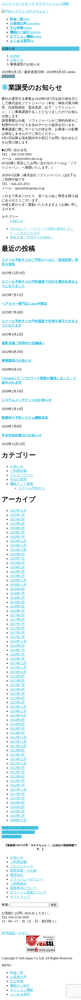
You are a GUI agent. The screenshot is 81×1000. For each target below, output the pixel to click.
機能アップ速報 (21, 484)
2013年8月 (17, 750)
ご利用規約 (18, 883)
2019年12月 (18, 541)
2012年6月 (17, 776)
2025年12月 (18, 510)
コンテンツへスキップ (18, 3)
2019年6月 (17, 563)
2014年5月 (17, 728)
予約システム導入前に (20, 828)
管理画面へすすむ (17, 933)
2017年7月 (17, 624)
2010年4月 (17, 807)
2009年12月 (18, 820)
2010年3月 (17, 811)
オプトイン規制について (28, 892)
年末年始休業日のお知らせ (22, 435)
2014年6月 (17, 724)
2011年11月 (18, 789)
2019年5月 (17, 567)
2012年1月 (17, 785)
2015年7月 (17, 685)
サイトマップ (20, 896)
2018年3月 (17, 606)
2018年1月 (17, 611)
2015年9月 (17, 676)
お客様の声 (18, 977)
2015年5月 (17, 693)
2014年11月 (18, 711)
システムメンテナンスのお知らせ (27, 400)
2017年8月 (17, 619)
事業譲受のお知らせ (17, 360)
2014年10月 (18, 715)
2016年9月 (17, 645)
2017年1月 (17, 637)
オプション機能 (21, 990)
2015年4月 (17, 698)
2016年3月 (17, 654)
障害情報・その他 (23, 870)
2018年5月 (17, 598)
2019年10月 (18, 550)
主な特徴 (16, 981)
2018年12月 (18, 580)
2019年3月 (17, 571)
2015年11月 (18, 667)
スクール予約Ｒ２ (31, 488)
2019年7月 (17, 558)
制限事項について (23, 888)
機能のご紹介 (20, 985)
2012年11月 (18, 763)
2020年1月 (17, 537)
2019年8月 (17, 554)
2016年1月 (17, 659)
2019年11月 (18, 545)
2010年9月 (17, 802)
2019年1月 (17, 576)
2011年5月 (17, 794)
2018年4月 (17, 602)
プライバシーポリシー (26, 879)
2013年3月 (17, 754)
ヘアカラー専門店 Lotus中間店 (24, 303)
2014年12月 (18, 707)
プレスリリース (21, 475)
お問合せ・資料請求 (18, 832)
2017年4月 (17, 628)
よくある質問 (20, 994)
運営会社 (16, 875)
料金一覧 (16, 972)
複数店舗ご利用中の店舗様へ (31, 237)
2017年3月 (17, 632)
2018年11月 (18, 584)
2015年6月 (17, 689)
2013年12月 (18, 737)
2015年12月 (18, 663)
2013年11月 (18, 741)
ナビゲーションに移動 (52, 3)
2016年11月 (18, 641)
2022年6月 (17, 523)
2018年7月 (17, 593)
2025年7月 (17, 515)
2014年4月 (17, 733)
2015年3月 (17, 702)
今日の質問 (18, 479)
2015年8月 (17, 680)
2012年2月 (17, 781)
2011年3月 (17, 798)
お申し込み (12, 836)
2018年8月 (17, 589)
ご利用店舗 (18, 470)
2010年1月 (17, 816)
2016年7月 (17, 650)
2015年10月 (18, 672)
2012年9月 (17, 768)
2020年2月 (17, 532)
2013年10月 (18, 746)
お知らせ (8, 76)
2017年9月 (17, 615)
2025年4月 (17, 519)
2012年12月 (18, 759)
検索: (5, 904)
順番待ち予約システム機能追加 (25, 417)
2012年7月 (17, 772)
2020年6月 (17, 528)
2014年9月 (17, 720)
